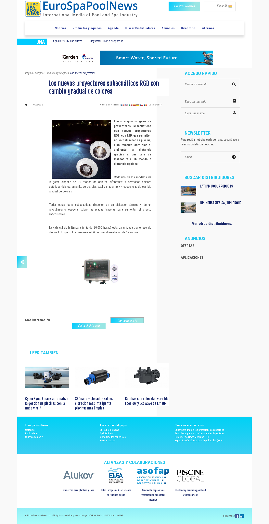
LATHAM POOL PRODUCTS (216, 186)
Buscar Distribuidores (140, 28)
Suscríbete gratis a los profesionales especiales (199, 429)
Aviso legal (100, 515)
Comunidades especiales (113, 436)
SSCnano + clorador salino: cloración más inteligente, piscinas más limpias (94, 403)
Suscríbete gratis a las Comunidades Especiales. (199, 433)
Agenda (113, 28)
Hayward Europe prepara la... (107, 41)
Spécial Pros (106, 433)
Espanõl (222, 6)
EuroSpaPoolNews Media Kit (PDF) (192, 436)
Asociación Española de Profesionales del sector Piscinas (153, 495)
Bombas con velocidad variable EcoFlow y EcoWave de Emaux (147, 401)
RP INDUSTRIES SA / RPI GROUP (220, 203)
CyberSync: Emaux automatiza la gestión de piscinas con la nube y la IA (46, 403)
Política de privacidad (114, 515)
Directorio (188, 28)
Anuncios (168, 28)
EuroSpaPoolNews (109, 429)
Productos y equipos (87, 28)
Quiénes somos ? (34, 436)
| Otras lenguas (154, 105)
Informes (207, 28)
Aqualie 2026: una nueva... (68, 41)
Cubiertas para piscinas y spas (78, 490)
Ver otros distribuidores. (212, 223)
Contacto (30, 429)
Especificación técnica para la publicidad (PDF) (199, 440)
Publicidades (32, 433)
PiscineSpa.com (108, 440)
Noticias (60, 28)
